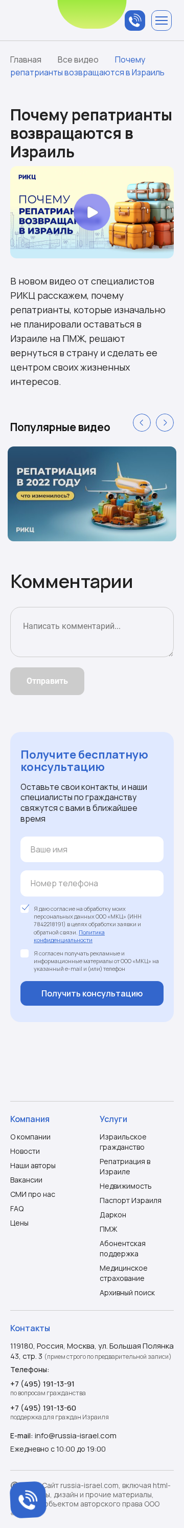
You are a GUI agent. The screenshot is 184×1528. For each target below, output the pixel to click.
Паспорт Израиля (131, 1200)
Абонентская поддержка (123, 1248)
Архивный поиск (127, 1292)
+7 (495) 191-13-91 (42, 1383)
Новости (25, 1151)
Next (165, 423)
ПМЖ (109, 1229)
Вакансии (26, 1180)
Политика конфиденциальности (69, 936)
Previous (142, 423)
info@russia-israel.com (76, 1435)
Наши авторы (33, 1165)
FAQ (17, 1208)
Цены (19, 1223)
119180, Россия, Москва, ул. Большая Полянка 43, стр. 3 (92, 1350)
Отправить (47, 681)
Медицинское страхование (124, 1273)
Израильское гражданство (123, 1142)
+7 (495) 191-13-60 (43, 1407)
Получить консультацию (92, 993)
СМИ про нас (32, 1194)
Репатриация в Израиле (125, 1166)
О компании (30, 1137)
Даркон (113, 1214)
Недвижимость (126, 1186)
